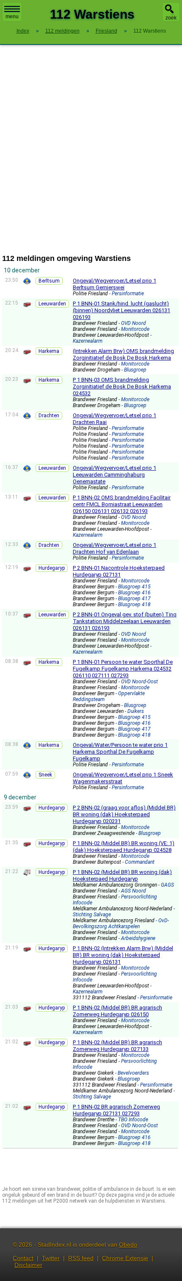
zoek (170, 18)
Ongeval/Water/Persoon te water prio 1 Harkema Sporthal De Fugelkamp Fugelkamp (120, 752)
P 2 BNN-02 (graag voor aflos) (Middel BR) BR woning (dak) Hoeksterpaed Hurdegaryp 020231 (124, 814)
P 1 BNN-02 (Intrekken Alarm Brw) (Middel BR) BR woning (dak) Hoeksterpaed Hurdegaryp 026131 (123, 955)
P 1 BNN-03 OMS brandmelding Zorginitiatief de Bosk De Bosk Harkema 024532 (122, 386)
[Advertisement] (91, 149)
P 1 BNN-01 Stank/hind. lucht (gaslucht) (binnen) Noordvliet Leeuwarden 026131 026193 (121, 310)
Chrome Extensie (125, 1258)
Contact (23, 1258)
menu (12, 16)
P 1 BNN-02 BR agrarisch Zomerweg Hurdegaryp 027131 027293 (116, 1110)
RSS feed (81, 1258)
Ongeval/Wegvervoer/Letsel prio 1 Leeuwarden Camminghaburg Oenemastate (114, 475)
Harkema (49, 351)
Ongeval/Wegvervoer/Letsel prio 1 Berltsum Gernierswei (114, 284)
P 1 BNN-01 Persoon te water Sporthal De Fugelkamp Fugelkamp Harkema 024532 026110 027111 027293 (123, 669)
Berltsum (49, 281)
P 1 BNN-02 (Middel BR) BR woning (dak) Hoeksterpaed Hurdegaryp (122, 875)
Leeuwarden (52, 304)
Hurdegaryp (52, 568)
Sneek (45, 775)
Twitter (51, 1258)
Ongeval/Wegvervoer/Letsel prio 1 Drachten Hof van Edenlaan (114, 548)
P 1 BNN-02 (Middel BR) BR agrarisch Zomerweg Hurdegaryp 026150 (117, 1011)
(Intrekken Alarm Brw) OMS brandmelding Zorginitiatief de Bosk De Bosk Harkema (123, 354)
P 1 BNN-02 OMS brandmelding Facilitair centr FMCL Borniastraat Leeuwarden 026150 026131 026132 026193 (122, 504)
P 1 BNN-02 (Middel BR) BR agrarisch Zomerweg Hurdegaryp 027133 (117, 1045)
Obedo (128, 1244)
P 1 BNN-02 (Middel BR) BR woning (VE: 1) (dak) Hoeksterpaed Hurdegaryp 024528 (123, 846)
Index (23, 31)
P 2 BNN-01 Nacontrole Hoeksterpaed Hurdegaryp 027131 (119, 571)
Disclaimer (28, 1265)
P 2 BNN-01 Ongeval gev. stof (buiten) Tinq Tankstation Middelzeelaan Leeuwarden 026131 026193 (124, 621)
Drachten (49, 416)
